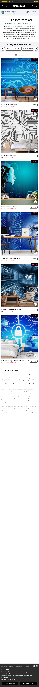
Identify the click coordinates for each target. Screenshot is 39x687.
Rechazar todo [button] (28, 683)
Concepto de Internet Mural (11, 309)
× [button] (37, 666)
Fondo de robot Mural (9, 207)
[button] (19, 679)
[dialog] (19, 675)
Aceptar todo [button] (10, 683)
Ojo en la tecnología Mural (10, 258)
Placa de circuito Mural (9, 104)
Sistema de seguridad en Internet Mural (15, 361)
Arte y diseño (28, 48)
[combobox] (34, 666)
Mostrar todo (13, 48)
